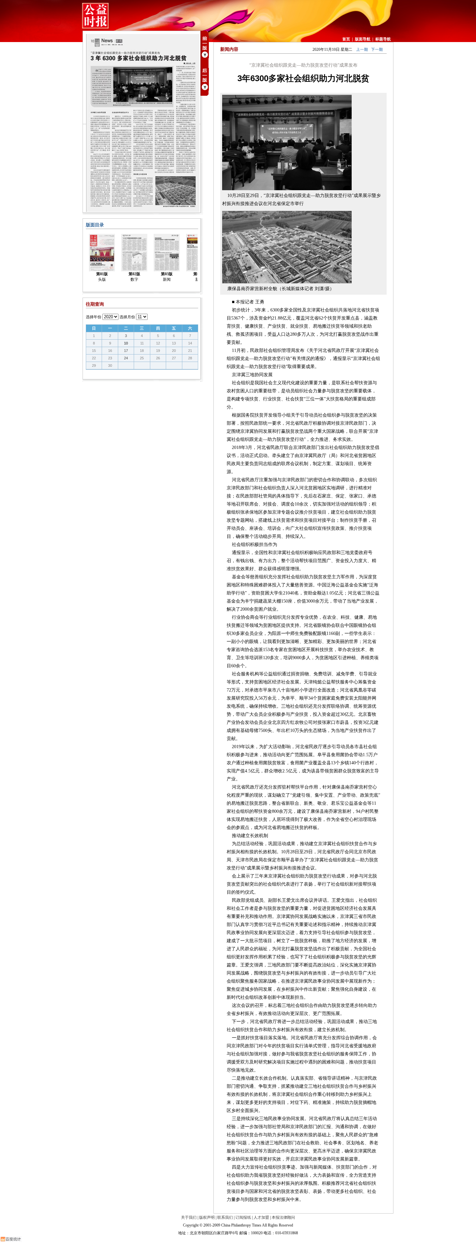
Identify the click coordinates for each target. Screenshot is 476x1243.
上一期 (362, 49)
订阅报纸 (243, 1217)
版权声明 (207, 1217)
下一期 (377, 49)
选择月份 (127, 317)
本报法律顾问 (283, 1217)
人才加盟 (261, 1217)
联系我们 (225, 1217)
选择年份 (93, 317)
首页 (346, 39)
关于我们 (189, 1217)
